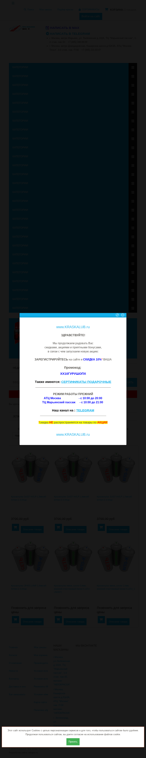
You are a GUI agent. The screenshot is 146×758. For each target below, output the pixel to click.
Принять (73, 741)
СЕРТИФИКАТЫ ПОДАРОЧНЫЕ (86, 382)
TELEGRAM (85, 410)
